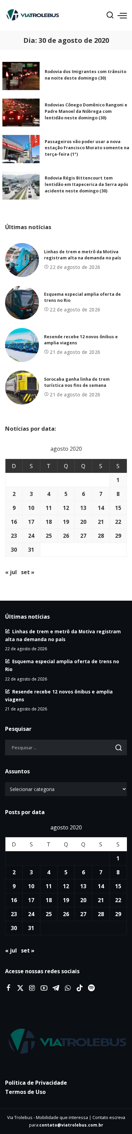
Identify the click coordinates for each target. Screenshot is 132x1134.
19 (66, 522)
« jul (11, 572)
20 (83, 522)
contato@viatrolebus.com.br (71, 1125)
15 (118, 508)
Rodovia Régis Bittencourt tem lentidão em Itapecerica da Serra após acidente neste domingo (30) (86, 184)
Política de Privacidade (36, 1082)
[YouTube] (44, 988)
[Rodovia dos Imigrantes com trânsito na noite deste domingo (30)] (21, 76)
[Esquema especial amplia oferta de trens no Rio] (22, 303)
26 (66, 535)
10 (31, 508)
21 (101, 522)
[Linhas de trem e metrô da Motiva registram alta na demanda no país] (22, 260)
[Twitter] (20, 988)
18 (49, 522)
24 (31, 535)
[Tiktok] (79, 988)
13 (83, 508)
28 (101, 535)
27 (83, 535)
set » (28, 572)
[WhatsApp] (67, 988)
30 (14, 549)
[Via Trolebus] (66, 1041)
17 (31, 522)
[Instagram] (32, 988)
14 (101, 508)
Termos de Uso (25, 1092)
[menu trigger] (122, 15)
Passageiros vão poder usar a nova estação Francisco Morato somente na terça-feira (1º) (87, 148)
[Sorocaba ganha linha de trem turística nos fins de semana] (22, 388)
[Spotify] (91, 988)
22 (118, 522)
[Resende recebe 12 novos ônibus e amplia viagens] (22, 345)
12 (66, 508)
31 (31, 549)
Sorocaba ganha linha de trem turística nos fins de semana (77, 382)
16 (14, 522)
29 (118, 535)
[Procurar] (110, 15)
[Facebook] (8, 988)
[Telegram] (55, 988)
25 (49, 535)
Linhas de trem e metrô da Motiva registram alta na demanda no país (82, 255)
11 (49, 508)
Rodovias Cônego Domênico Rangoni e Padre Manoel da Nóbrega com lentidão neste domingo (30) (86, 111)
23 (14, 535)
